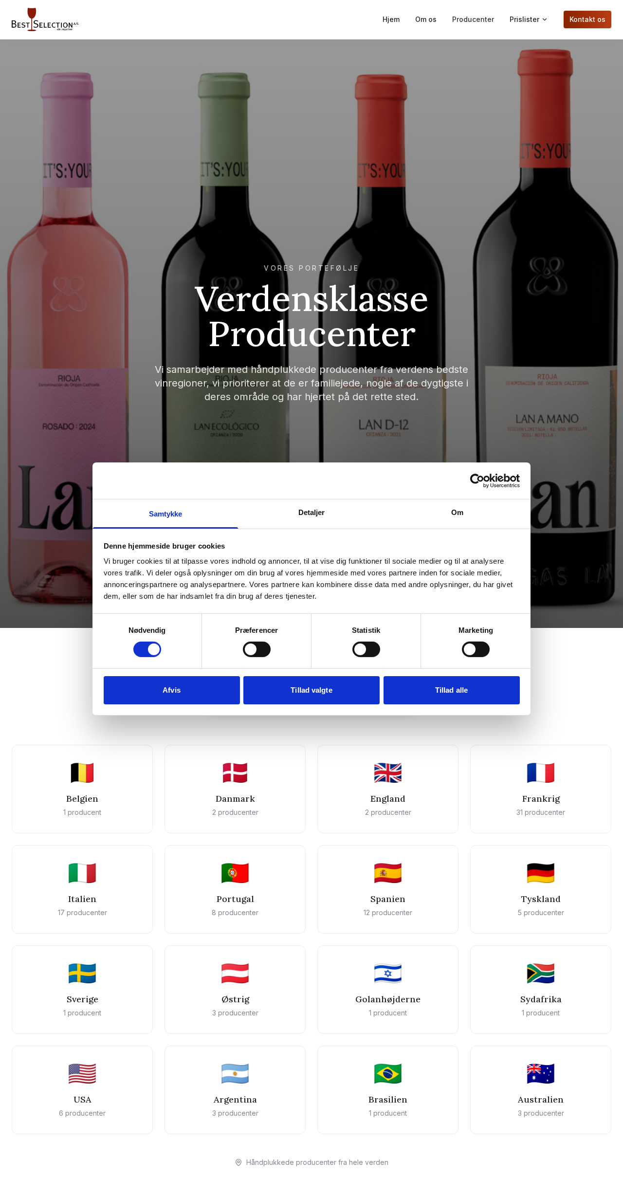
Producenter (473, 19)
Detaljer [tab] (311, 512)
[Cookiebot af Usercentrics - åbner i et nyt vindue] (477, 480)
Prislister (524, 19)
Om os (426, 19)
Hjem (391, 19)
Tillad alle (451, 690)
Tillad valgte (311, 690)
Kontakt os (587, 19)
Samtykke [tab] (166, 514)
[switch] (257, 649)
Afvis (172, 690)
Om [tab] (457, 512)
